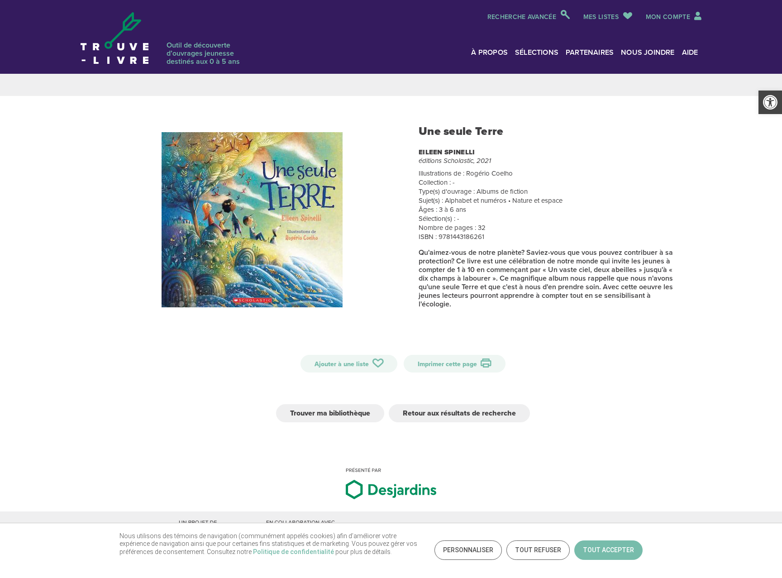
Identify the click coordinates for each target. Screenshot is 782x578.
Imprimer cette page (448, 364)
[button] (770, 102)
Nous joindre (647, 52)
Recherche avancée (521, 17)
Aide (690, 52)
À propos (489, 52)
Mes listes (601, 17)
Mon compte (669, 17)
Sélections (536, 52)
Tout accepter (608, 550)
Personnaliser (468, 550)
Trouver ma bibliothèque (330, 413)
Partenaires (590, 52)
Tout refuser (538, 550)
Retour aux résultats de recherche (459, 413)
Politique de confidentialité (293, 551)
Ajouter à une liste (343, 364)
